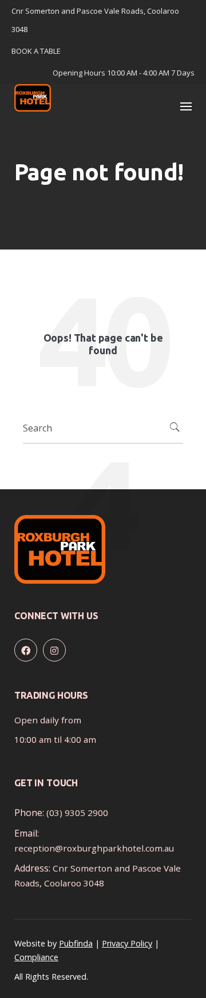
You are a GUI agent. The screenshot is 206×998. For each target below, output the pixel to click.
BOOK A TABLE (36, 51)
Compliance (36, 957)
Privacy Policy (127, 943)
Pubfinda (76, 943)
